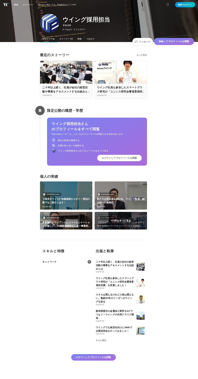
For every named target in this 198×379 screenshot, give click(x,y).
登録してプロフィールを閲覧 (174, 41)
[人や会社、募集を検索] (168, 5)
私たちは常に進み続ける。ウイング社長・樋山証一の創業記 (121, 200)
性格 (80, 38)
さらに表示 (101, 340)
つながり (90, 38)
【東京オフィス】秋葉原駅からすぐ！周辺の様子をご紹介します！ (66, 200)
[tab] (48, 38)
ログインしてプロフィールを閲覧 (119, 158)
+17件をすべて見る (121, 220)
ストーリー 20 (66, 38)
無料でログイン (185, 4)
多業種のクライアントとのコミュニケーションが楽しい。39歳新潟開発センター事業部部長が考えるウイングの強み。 (66, 224)
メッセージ (145, 41)
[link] (66, 195)
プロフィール (48, 38)
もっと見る (142, 54)
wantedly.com (53, 194)
